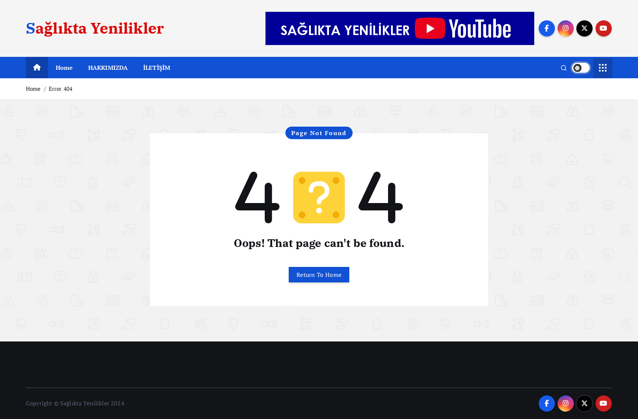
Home (64, 67)
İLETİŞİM (156, 67)
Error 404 (60, 88)
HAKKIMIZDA (108, 67)
